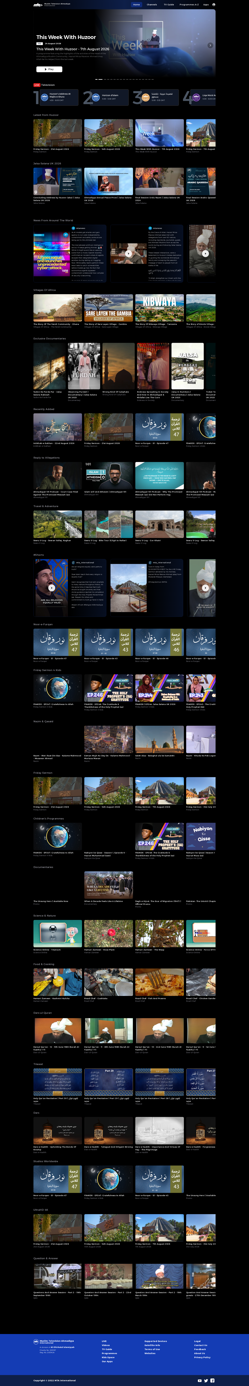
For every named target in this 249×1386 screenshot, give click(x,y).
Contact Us (200, 1345)
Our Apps (107, 1361)
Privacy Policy (202, 1357)
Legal (197, 1341)
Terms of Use (152, 1349)
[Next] (210, 45)
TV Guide (107, 1349)
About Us (199, 1353)
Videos (106, 1345)
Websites (150, 1353)
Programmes (109, 1353)
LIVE (104, 1341)
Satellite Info (152, 1345)
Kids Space (108, 1357)
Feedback (200, 1349)
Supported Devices (156, 1341)
